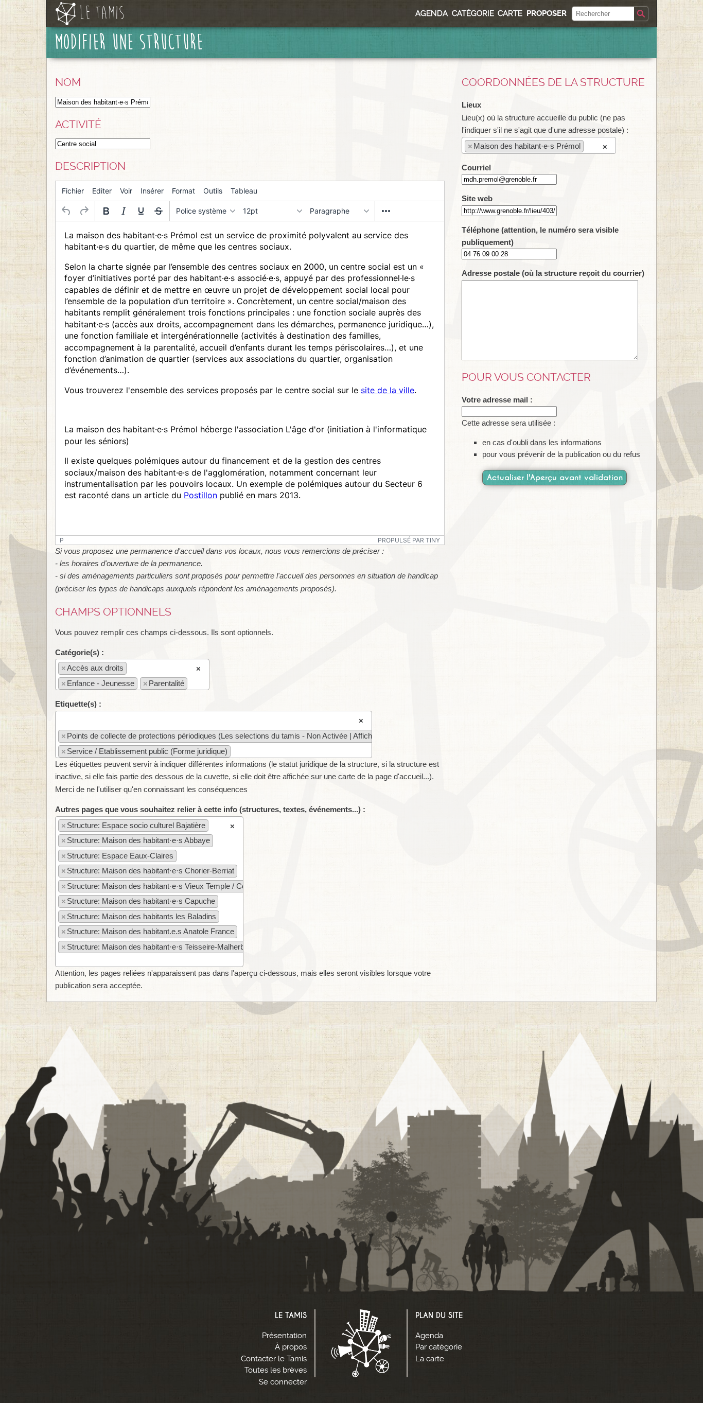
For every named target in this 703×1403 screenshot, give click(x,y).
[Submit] (641, 14)
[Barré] (158, 211)
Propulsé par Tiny (409, 540)
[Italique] (123, 211)
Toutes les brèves (275, 1370)
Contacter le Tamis (274, 1358)
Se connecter (283, 1382)
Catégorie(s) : (79, 652)
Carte (510, 13)
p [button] (62, 540)
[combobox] (132, 674)
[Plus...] (386, 211)
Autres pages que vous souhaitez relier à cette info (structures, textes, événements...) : (210, 809)
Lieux (471, 104)
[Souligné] (141, 211)
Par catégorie (438, 1347)
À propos (291, 1347)
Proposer (546, 13)
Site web (477, 198)
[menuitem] (73, 191)
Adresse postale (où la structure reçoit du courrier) (553, 273)
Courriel (476, 167)
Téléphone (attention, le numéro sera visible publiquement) (540, 236)
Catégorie (473, 13)
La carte (429, 1358)
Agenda (431, 13)
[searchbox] (193, 682)
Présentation (284, 1335)
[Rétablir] (84, 211)
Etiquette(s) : (78, 703)
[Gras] (106, 211)
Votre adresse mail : (497, 399)
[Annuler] (66, 211)
